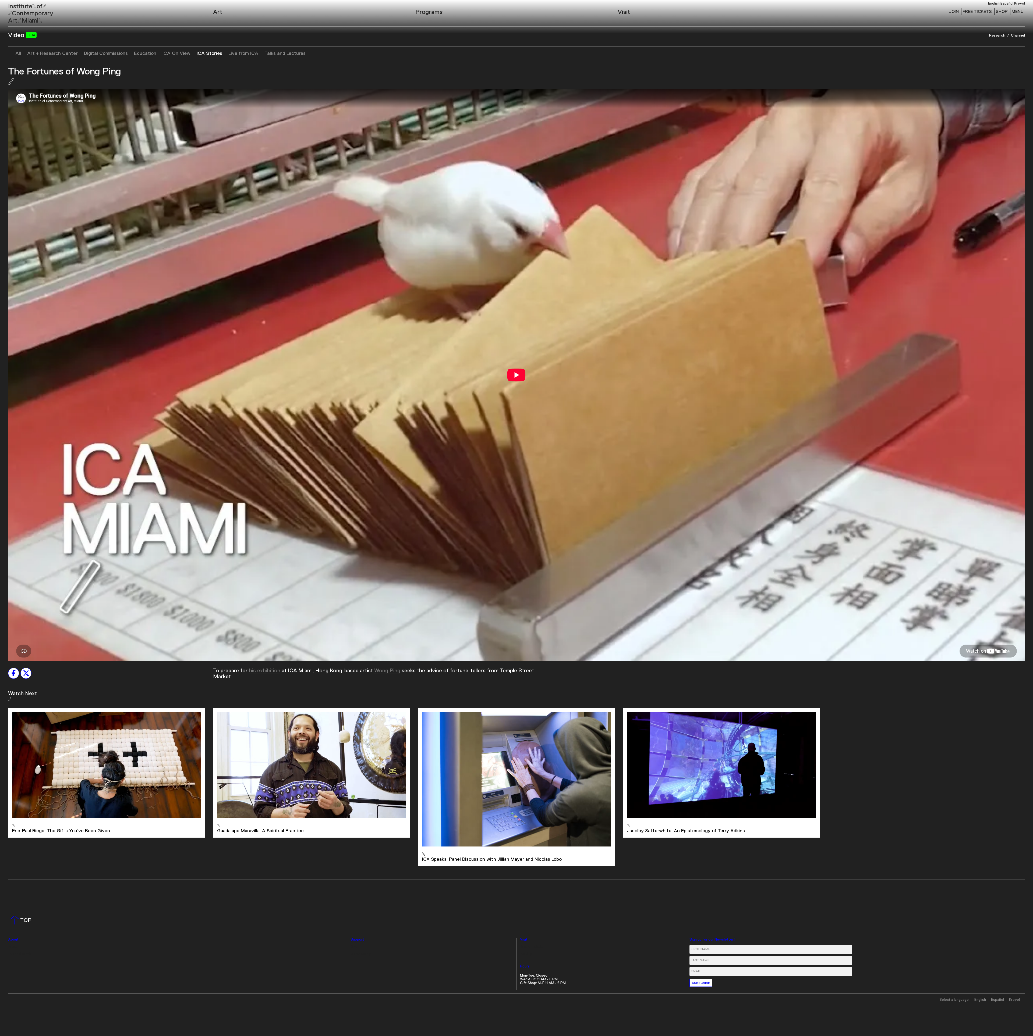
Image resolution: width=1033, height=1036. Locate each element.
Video (17, 35)
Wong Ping (387, 670)
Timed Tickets (532, 946)
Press (13, 946)
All (18, 53)
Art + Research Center (52, 53)
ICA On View (176, 53)
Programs (429, 12)
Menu (1017, 11)
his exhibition (264, 670)
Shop (1002, 11)
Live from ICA (243, 53)
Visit (624, 12)
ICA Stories (209, 53)
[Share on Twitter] (26, 673)
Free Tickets (977, 11)
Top (22, 920)
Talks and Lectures (285, 53)
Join (954, 11)
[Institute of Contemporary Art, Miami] (16, 11)
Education (145, 53)
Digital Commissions (106, 53)
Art (217, 12)
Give (354, 946)
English (994, 3)
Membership (361, 954)
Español (1006, 3)
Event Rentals (19, 954)
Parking (526, 954)
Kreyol (1019, 3)
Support (357, 939)
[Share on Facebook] (13, 673)
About (13, 939)
